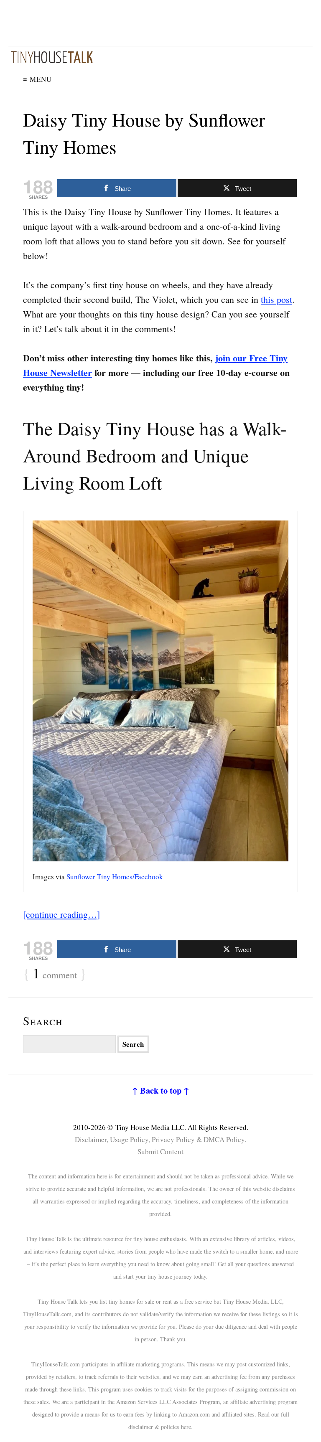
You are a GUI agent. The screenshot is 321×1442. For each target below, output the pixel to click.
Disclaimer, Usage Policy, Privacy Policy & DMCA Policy (160, 1139)
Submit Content (160, 1151)
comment (55, 973)
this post (276, 299)
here (186, 1427)
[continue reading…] (61, 914)
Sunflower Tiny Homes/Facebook (114, 876)
